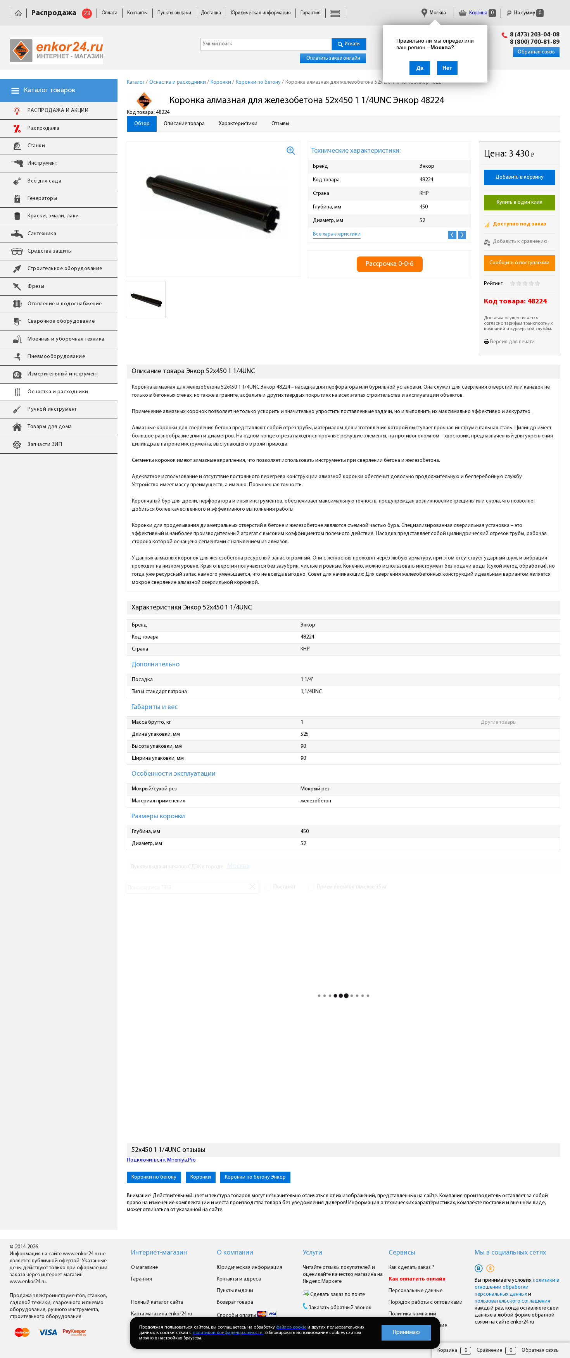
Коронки (200, 1177)
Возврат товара (235, 1302)
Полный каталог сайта (157, 1302)
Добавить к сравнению (520, 241)
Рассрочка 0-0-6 (389, 264)
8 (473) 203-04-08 (535, 35)
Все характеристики (337, 234)
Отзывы (280, 124)
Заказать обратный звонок (340, 1308)
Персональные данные (415, 1291)
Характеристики (238, 124)
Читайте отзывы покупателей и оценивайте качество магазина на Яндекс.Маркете (343, 1274)
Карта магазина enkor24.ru (161, 1314)
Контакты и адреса (239, 1279)
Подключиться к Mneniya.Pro (161, 1160)
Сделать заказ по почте (337, 1295)
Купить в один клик (519, 202)
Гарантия (311, 12)
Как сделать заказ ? (411, 1267)
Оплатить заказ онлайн (333, 58)
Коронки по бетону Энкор (255, 1177)
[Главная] (18, 13)
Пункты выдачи (174, 12)
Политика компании (412, 1314)
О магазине (144, 1267)
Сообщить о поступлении (519, 263)
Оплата (109, 12)
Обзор (142, 124)
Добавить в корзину (520, 177)
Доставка (211, 12)
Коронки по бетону (153, 1177)
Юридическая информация (261, 12)
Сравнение (489, 1350)
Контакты (137, 12)
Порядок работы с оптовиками (426, 1302)
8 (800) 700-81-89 (535, 42)
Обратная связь (536, 52)
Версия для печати (512, 342)
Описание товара (184, 124)
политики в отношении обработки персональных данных (517, 1287)
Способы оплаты (237, 1315)
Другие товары (498, 722)
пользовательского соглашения (512, 1301)
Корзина (481, 12)
